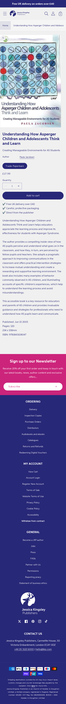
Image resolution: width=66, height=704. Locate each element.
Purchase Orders (33, 421)
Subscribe (14, 386)
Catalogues (33, 440)
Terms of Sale (33, 490)
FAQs (33, 558)
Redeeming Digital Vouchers (33, 452)
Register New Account (33, 484)
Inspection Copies (33, 415)
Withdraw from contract (33, 521)
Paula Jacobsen (27, 157)
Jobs (33, 546)
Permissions (33, 570)
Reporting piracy (33, 577)
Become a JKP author (33, 540)
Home (5, 25)
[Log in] (53, 13)
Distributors (33, 428)
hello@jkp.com (44, 649)
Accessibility (33, 514)
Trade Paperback (15, 166)
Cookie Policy (33, 508)
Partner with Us (33, 564)
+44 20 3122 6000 (24, 649)
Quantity (6, 180)
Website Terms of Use (33, 496)
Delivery (33, 409)
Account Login (33, 477)
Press (33, 552)
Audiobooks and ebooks (33, 434)
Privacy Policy (33, 502)
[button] (4, 13)
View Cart (33, 471)
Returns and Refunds (33, 446)
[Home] (19, 14)
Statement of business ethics (33, 583)
